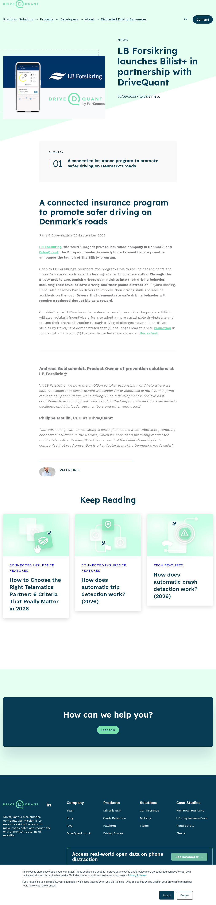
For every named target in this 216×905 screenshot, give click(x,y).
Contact (202, 19)
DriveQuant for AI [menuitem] (79, 833)
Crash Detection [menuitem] (114, 818)
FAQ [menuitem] (70, 825)
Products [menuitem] (111, 802)
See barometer (187, 856)
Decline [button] (184, 895)
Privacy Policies (137, 875)
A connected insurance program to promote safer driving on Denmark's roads (113, 163)
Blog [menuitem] (70, 818)
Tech (158, 565)
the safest (148, 333)
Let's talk (108, 730)
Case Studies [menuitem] (188, 802)
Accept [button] (167, 895)
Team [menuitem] (70, 810)
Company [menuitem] (75, 802)
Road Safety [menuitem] (185, 825)
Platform (10, 19)
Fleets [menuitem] (144, 825)
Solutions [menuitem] (148, 802)
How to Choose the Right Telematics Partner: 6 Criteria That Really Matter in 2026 (35, 594)
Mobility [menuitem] (145, 818)
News (122, 40)
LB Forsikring (50, 247)
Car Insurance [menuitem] (149, 810)
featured (18, 571)
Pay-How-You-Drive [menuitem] (190, 810)
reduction (162, 328)
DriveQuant (48, 252)
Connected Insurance (31, 565)
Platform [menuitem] (109, 825)
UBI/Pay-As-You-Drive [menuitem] (191, 818)
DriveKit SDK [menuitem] (112, 810)
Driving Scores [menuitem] (113, 833)
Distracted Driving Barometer (123, 19)
